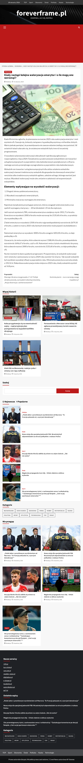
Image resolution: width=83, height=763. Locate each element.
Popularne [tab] (22, 401)
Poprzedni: (22, 278)
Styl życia (24, 515)
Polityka (53, 2)
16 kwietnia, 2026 (58, 561)
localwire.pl (7, 684)
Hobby (49, 511)
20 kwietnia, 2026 (18, 561)
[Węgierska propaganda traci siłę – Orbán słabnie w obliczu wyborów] (11, 473)
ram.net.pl (7, 671)
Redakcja (8, 82)
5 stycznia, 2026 (17, 374)
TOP (25, 2)
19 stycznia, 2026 (17, 334)
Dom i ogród (21, 511)
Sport (31, 2)
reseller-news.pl (9, 674)
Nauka (61, 2)
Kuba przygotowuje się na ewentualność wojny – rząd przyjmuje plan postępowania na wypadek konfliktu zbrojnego (20, 327)
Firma (41, 511)
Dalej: (64, 277)
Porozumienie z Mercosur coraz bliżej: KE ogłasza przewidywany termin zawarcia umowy (60, 326)
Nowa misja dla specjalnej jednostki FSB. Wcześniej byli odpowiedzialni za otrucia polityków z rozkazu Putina (42, 435)
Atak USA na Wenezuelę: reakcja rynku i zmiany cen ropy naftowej (20, 369)
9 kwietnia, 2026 (57, 600)
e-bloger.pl (7, 680)
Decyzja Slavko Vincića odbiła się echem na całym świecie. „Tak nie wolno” (19, 596)
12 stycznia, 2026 (57, 332)
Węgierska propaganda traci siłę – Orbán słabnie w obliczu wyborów (58, 596)
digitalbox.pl (8, 677)
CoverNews (53, 759)
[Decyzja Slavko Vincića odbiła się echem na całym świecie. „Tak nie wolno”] (11, 453)
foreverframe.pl (41, 13)
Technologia (70, 2)
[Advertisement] (41, 46)
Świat (46, 2)
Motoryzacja (60, 511)
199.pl (5, 664)
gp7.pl (5, 690)
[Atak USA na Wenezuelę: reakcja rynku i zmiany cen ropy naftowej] (22, 352)
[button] (5, 27)
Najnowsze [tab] (9, 401)
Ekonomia (38, 2)
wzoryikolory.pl (9, 687)
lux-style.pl (7, 667)
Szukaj (6, 382)
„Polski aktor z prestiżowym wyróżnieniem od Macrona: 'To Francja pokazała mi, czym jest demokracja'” (43, 416)
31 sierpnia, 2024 (19, 82)
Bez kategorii (9, 511)
